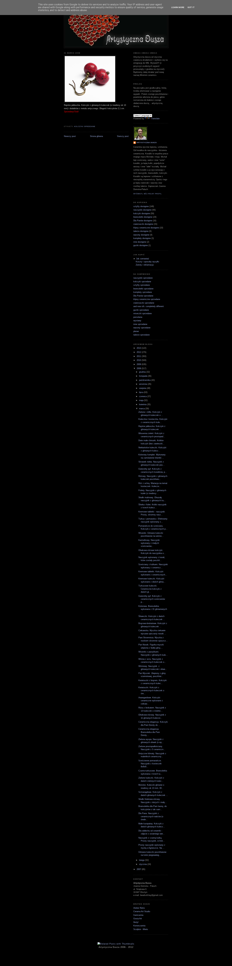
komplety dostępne (142, 238)
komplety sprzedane (142, 292)
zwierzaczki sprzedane (143, 303)
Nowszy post (70, 136)
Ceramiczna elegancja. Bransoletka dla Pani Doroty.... (149, 732)
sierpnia (143, 388)
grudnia (142, 372)
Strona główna (96, 136)
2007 (139, 869)
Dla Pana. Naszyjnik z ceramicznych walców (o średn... (150, 816)
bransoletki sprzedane (143, 288)
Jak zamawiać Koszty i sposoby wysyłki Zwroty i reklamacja (147, 261)
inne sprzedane (140, 324)
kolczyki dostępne (141, 213)
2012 (139, 352)
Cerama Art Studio (141, 911)
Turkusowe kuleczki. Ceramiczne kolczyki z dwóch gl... (150, 589)
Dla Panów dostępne (142, 220)
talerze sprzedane (141, 335)
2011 (139, 356)
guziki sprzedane (141, 310)
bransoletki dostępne (142, 217)
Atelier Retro (139, 908)
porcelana (137, 317)
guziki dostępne (140, 245)
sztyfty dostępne (141, 206)
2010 (139, 360)
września (143, 384)
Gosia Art (137, 918)
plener (136, 331)
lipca (141, 392)
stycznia (143, 864)
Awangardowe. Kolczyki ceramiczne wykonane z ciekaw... (150, 700)
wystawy (137, 320)
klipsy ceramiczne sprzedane (146, 299)
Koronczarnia (139, 925)
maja (141, 400)
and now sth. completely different (148, 306)
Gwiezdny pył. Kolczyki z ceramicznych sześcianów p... (151, 599)
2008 (139, 368)
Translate (155, 118)
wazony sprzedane (141, 327)
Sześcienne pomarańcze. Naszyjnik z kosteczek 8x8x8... (150, 763)
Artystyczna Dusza (147, 142)
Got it (191, 7)
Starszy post (123, 136)
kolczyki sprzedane (84, 126)
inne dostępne (139, 242)
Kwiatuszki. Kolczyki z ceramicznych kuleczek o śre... (151, 690)
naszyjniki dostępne (142, 210)
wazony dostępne (141, 235)
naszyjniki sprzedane (143, 278)
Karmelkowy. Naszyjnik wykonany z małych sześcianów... (149, 543)
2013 (139, 348)
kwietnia (143, 404)
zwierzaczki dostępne (143, 224)
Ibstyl (135, 922)
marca (142, 408)
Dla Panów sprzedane (143, 296)
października (145, 380)
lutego (142, 860)
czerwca (143, 396)
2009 (139, 364)
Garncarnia (138, 915)
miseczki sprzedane (142, 313)
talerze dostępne (141, 231)
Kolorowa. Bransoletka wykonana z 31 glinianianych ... (152, 609)
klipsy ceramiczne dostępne (146, 227)
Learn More (177, 7)
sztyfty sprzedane (141, 285)
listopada (143, 376)
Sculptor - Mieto (140, 929)
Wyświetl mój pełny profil (147, 194)
